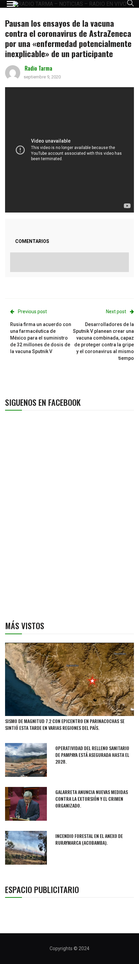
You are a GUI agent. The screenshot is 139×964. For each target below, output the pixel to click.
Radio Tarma (38, 68)
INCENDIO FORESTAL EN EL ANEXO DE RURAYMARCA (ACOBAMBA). (89, 839)
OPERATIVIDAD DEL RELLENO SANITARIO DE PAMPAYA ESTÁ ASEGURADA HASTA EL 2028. (92, 754)
